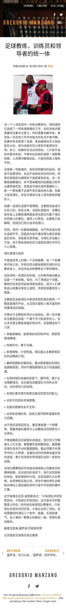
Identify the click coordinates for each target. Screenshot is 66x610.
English (42, 5)
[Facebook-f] (54, 15)
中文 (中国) (57, 5)
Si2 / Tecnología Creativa (43, 598)
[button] (59, 22)
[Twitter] (61, 15)
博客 (50, 66)
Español (29, 5)
